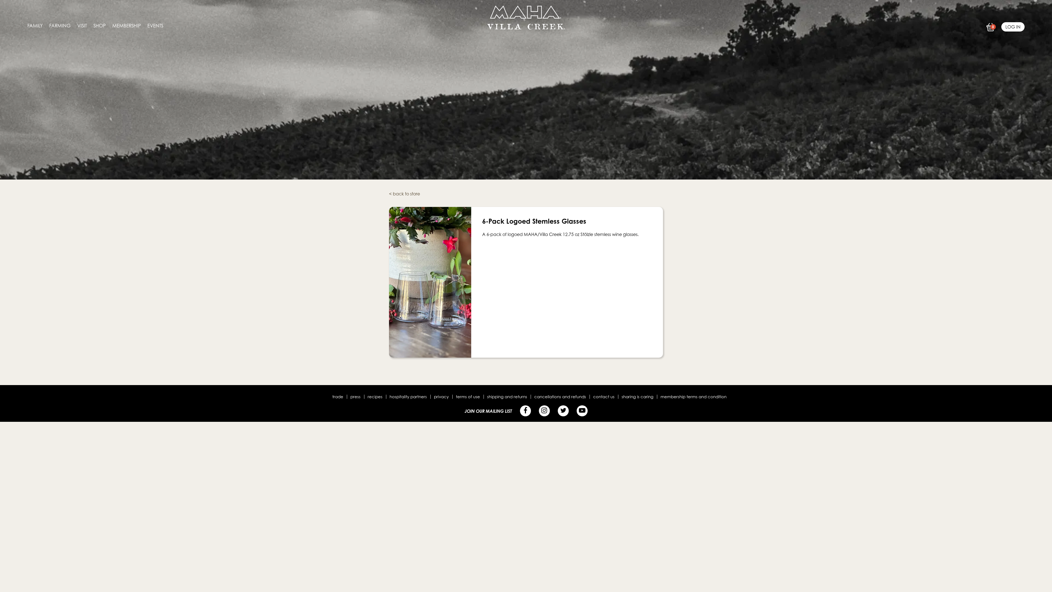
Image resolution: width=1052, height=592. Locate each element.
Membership (126, 26)
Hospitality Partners (408, 396)
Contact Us (603, 396)
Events (155, 26)
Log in (1012, 27)
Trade (337, 396)
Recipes (375, 396)
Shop (99, 26)
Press (355, 396)
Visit (82, 26)
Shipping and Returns (507, 396)
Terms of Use (468, 396)
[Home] (526, 28)
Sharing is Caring (637, 396)
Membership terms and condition (694, 396)
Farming (60, 26)
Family (35, 26)
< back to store (404, 194)
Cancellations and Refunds (560, 396)
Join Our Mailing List (488, 411)
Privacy (441, 396)
